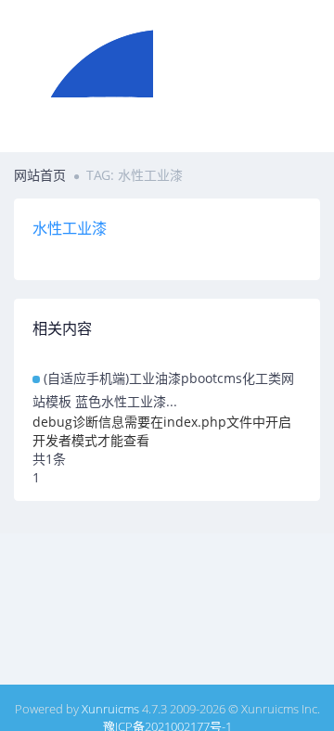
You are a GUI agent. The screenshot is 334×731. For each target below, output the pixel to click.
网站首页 (40, 175)
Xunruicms (110, 708)
